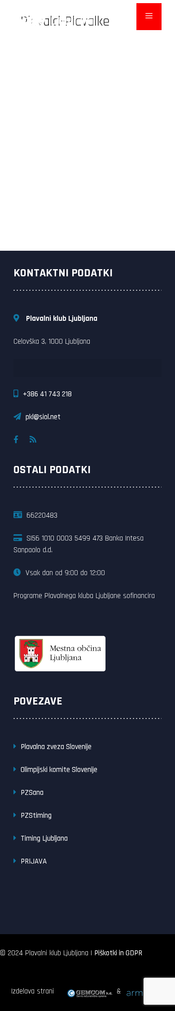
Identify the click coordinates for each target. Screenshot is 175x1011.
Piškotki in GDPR (118, 953)
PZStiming (36, 815)
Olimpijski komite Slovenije (59, 770)
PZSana (32, 793)
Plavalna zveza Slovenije (56, 747)
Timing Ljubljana (44, 838)
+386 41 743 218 (47, 394)
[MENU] (149, 16)
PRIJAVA (34, 861)
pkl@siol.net (43, 417)
